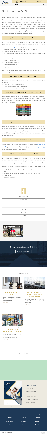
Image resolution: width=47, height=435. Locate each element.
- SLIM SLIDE (23, 209)
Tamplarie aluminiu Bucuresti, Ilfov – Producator (12, 330)
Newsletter (37, 424)
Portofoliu (38, 417)
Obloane (23, 424)
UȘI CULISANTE (23, 202)
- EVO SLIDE (23, 212)
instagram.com (34, 399)
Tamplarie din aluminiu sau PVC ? (12, 293)
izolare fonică (41, 147)
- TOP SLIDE (23, 206)
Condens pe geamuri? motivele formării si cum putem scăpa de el (34, 294)
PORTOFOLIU (23, 1)
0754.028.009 (39, 1)
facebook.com (34, 394)
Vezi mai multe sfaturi (23, 353)
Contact (9, 424)
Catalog (13, 406)
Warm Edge (19, 72)
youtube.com (33, 396)
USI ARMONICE (23, 215)
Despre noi (9, 417)
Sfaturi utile (37, 421)
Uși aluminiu (12, 13)
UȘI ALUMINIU (23, 199)
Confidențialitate (9, 421)
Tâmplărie (23, 417)
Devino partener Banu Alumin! (23, 251)
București (32, 388)
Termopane (23, 421)
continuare (5, 302)
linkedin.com (33, 402)
